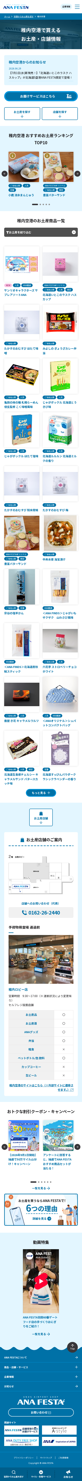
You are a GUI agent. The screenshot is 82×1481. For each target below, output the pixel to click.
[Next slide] (77, 174)
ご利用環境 (63, 1457)
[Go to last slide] (5, 174)
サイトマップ (46, 1457)
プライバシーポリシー (24, 1457)
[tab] (35, 204)
